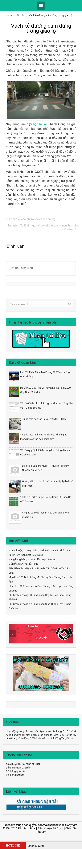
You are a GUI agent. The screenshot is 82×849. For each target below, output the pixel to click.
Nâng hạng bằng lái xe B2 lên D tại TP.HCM (32, 559)
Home (9, 15)
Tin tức (20, 15)
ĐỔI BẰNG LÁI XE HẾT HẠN (23, 563)
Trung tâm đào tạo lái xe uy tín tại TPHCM (44, 419)
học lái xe (40, 124)
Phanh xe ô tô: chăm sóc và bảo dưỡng (32, 219)
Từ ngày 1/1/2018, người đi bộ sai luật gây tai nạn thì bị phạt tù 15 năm (43, 227)
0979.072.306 (36, 845)
